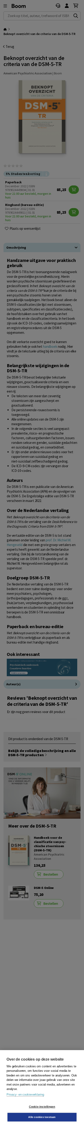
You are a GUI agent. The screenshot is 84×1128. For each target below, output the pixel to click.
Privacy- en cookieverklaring (25, 1094)
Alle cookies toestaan (42, 1117)
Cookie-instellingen (42, 1106)
